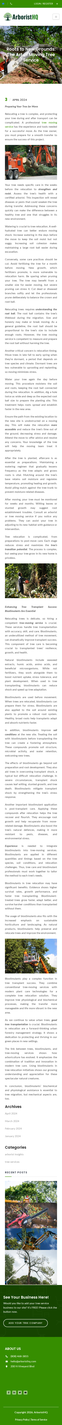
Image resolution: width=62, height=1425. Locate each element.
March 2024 (12, 1121)
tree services (12, 1162)
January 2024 (13, 1136)
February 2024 (13, 1128)
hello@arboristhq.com (23, 1361)
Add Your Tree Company (25, 1323)
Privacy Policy (22, 1420)
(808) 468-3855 (19, 1356)
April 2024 (11, 1113)
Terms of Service (39, 1420)
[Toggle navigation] (56, 17)
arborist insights (14, 1154)
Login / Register (43, 4)
